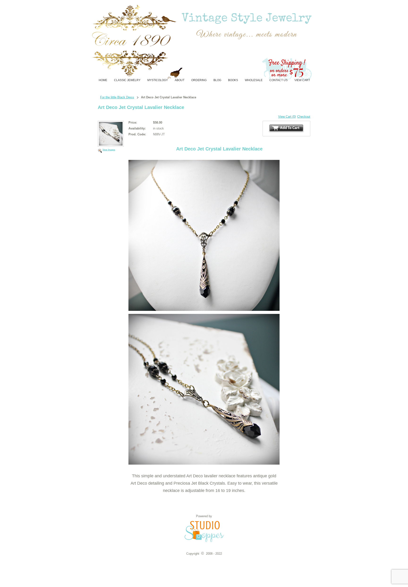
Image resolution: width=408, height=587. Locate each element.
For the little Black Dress (117, 97)
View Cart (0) (287, 116)
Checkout (303, 116)
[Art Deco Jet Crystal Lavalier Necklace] (111, 134)
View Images (108, 150)
